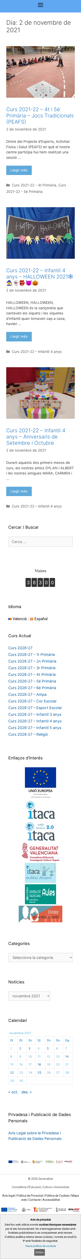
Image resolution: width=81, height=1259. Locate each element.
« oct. (13, 1092)
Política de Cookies (57, 1195)
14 (67, 1056)
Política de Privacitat (30, 1195)
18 (39, 1064)
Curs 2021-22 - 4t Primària (34, 185)
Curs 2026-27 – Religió (28, 734)
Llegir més (19, 170)
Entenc (40, 1252)
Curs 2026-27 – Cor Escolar (32, 701)
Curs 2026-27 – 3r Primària (31, 668)
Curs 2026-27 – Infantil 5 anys (34, 728)
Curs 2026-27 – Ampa (27, 694)
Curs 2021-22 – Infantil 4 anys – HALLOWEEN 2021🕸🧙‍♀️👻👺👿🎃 (39, 276)
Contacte (35, 1199)
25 (39, 1072)
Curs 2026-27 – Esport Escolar (35, 708)
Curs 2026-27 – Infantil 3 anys (34, 714)
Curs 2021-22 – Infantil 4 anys (37, 352)
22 (12, 1072)
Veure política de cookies (40, 1246)
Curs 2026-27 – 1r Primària (31, 654)
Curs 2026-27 (20, 648)
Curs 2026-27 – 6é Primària (32, 688)
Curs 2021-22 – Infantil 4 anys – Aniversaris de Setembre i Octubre (35, 436)
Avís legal (8, 1195)
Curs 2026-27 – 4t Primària (32, 674)
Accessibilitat (51, 1199)
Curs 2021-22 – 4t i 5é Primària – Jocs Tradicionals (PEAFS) (40, 115)
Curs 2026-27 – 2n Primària (32, 661)
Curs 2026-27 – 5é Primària (32, 681)
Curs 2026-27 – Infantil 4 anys (34, 721)
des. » (26, 1092)
